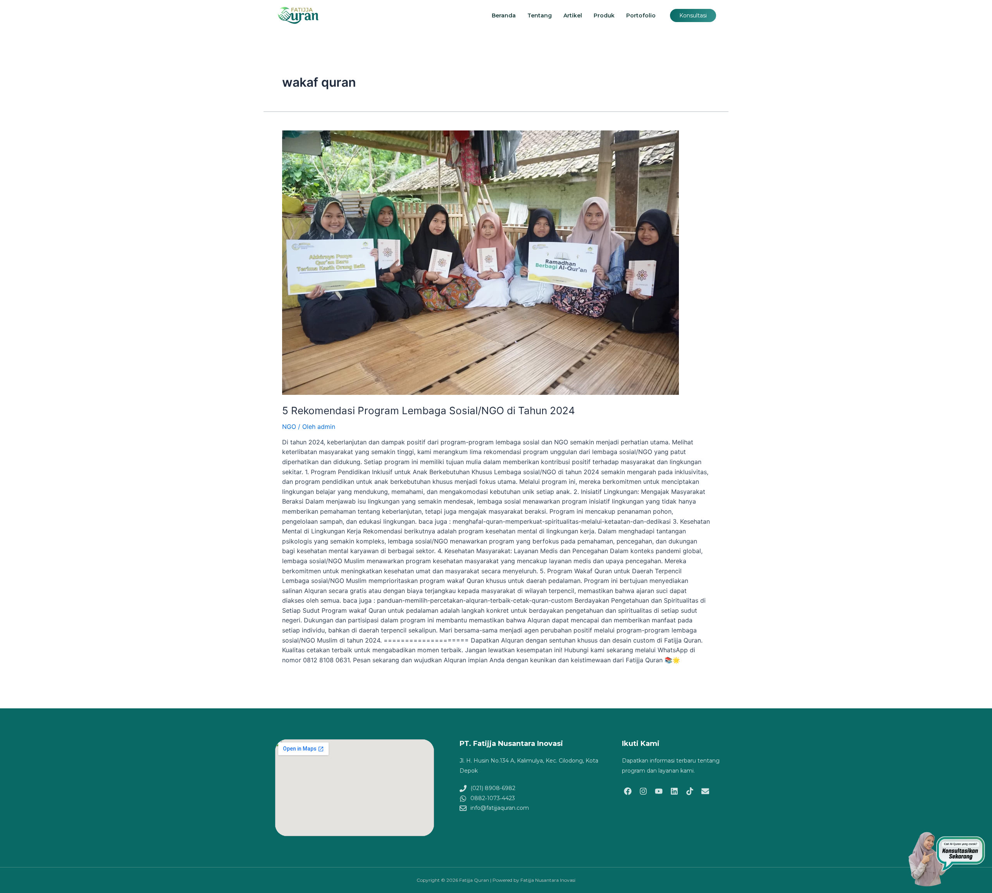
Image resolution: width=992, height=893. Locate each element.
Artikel (572, 15)
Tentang (539, 15)
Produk (604, 15)
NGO (289, 426)
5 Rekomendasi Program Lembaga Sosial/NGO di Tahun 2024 (428, 411)
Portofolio (641, 15)
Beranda (504, 15)
